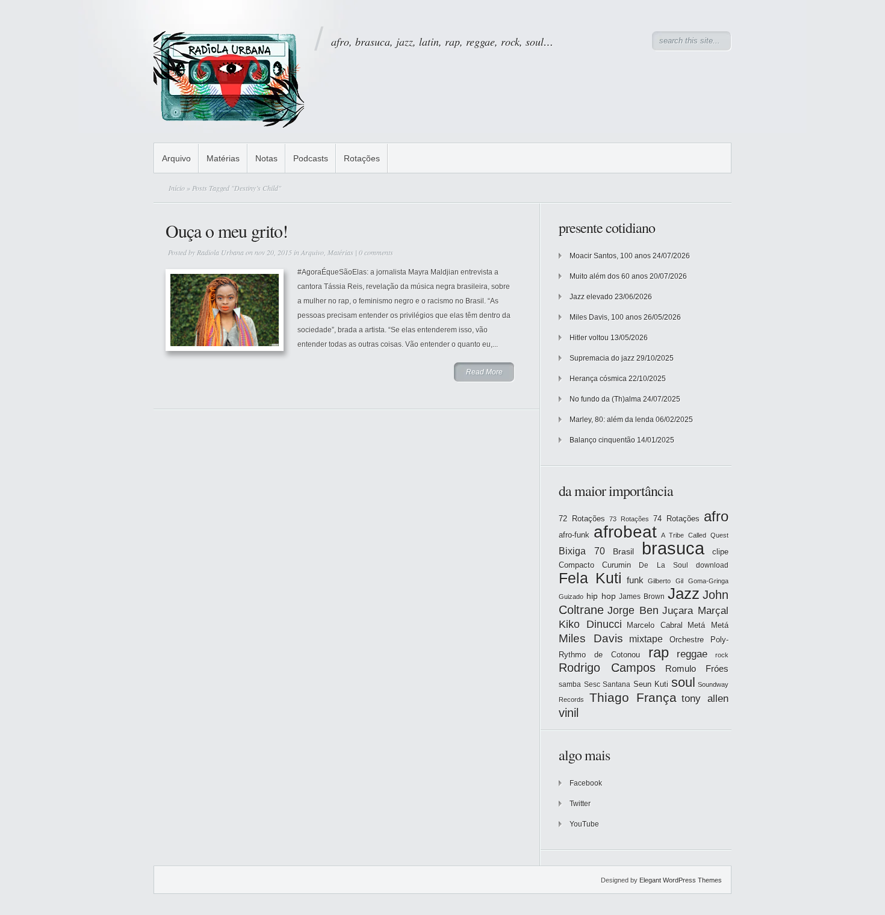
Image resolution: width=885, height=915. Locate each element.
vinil (569, 712)
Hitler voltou (589, 337)
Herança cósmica (598, 378)
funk (635, 580)
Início (177, 188)
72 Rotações (582, 518)
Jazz (684, 594)
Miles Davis (591, 638)
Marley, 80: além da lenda (612, 419)
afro (716, 516)
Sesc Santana (607, 684)
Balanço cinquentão (602, 440)
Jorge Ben (633, 610)
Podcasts (310, 158)
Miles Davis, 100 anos (606, 317)
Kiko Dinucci (590, 624)
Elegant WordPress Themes (680, 880)
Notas (266, 158)
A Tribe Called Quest (694, 535)
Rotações (362, 158)
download (712, 565)
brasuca (673, 548)
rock (721, 655)
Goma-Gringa (708, 581)
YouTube (584, 824)
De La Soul (663, 565)
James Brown (642, 596)
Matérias (223, 158)
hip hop (601, 596)
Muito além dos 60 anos (609, 276)
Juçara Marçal (695, 610)
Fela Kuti (590, 578)
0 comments (376, 252)
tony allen (705, 698)
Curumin (616, 564)
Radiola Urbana (220, 252)
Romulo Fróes (696, 669)
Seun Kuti (651, 684)
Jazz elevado (591, 297)
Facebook (586, 783)
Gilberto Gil (665, 581)
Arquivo (176, 158)
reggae (692, 654)
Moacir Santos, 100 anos (610, 256)
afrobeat (625, 532)
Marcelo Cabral (655, 625)
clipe (720, 551)
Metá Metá (708, 625)
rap (658, 652)
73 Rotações (629, 519)
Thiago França (633, 697)
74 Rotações (676, 518)
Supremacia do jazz (602, 358)
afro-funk (574, 534)
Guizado (571, 596)
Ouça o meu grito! (227, 231)
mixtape (646, 638)
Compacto (576, 564)
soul (683, 682)
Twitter (580, 803)
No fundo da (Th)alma (605, 399)
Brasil (623, 551)
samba (570, 684)
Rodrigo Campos (607, 667)
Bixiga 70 (582, 550)
